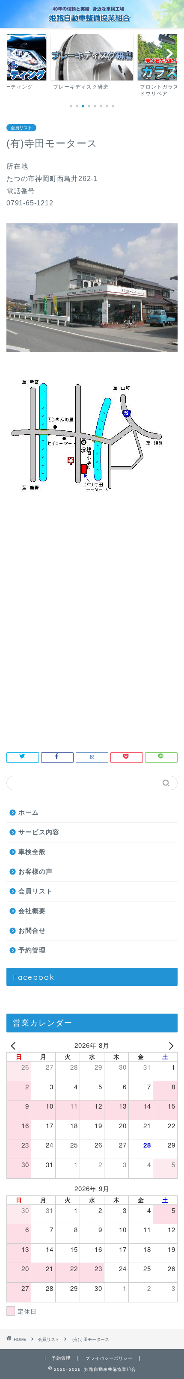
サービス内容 (38, 832)
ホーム (28, 812)
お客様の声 (35, 871)
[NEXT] (169, 1045)
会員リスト (21, 127)
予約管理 (32, 950)
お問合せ (32, 930)
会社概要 (32, 910)
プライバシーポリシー (109, 1358)
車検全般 (32, 851)
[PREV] (14, 1045)
